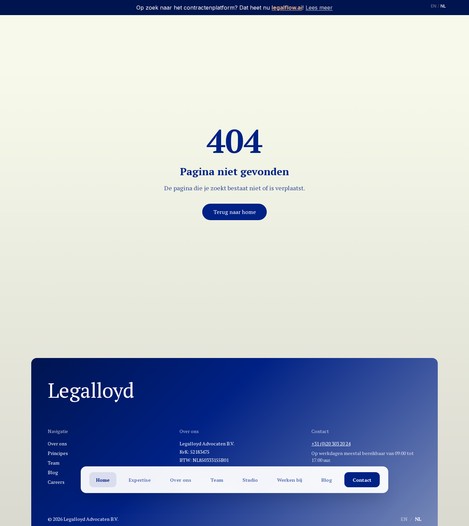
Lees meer (319, 7)
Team (53, 462)
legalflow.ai (287, 7)
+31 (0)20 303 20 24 (331, 443)
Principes (58, 453)
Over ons (57, 443)
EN (433, 6)
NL (443, 6)
